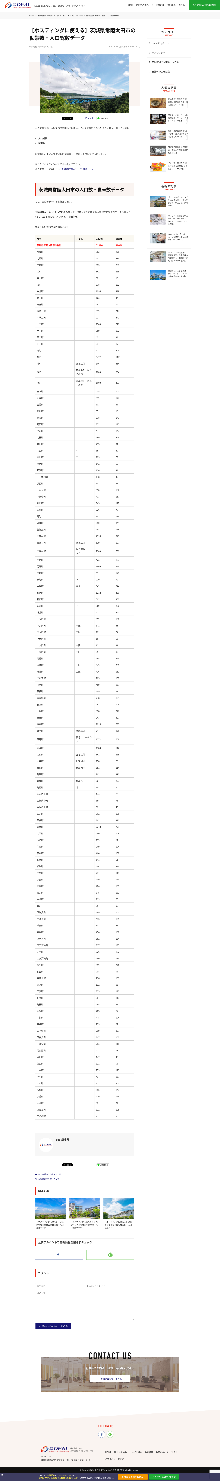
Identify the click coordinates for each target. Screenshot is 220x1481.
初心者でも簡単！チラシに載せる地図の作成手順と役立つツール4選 (178, 102)
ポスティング (158, 52)
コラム (182, 4)
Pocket (89, 118)
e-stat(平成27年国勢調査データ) (78, 168)
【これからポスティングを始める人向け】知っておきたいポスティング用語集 (178, 201)
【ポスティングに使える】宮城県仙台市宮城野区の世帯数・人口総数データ (84, 1224)
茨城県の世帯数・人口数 (48, 1178)
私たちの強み (142, 4)
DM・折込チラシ (160, 43)
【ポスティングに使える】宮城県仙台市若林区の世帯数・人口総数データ (118, 1224)
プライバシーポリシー (115, 1458)
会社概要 (171, 4)
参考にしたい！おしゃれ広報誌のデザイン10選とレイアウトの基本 (178, 118)
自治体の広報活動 (161, 71)
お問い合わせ (162, 1452)
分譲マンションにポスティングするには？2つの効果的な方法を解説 (177, 274)
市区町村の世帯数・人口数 (49, 1174)
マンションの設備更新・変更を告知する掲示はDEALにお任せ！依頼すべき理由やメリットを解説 (178, 256)
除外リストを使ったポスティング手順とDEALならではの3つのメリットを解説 (178, 219)
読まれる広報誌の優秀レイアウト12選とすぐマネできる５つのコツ (178, 134)
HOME (130, 4)
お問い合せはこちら (206, 4)
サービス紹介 (158, 4)
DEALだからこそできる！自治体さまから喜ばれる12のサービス (178, 237)
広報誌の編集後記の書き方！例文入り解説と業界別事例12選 (178, 150)
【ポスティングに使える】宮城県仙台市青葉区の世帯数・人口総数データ (50, 1224)
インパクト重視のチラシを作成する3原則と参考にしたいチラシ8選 (178, 166)
